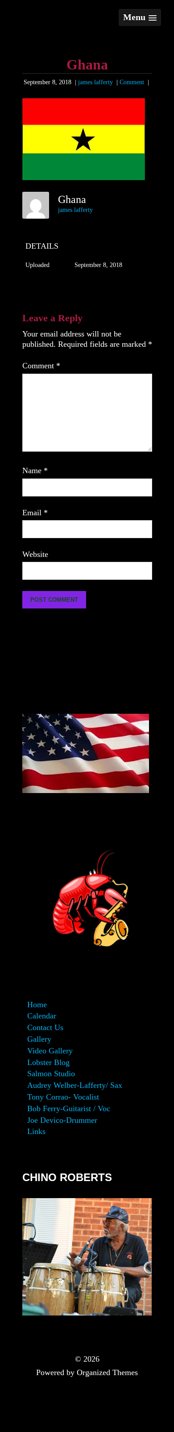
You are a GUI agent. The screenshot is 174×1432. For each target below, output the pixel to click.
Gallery (39, 1039)
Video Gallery (50, 1050)
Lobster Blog (48, 1062)
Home (37, 1004)
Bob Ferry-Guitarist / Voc (68, 1108)
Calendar (41, 1015)
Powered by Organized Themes (87, 1372)
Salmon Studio (51, 1073)
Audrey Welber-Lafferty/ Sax (74, 1085)
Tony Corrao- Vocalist (63, 1096)
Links (36, 1131)
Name (35, 470)
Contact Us (45, 1027)
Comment (132, 82)
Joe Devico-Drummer (62, 1120)
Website (35, 554)
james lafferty (95, 82)
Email (35, 512)
